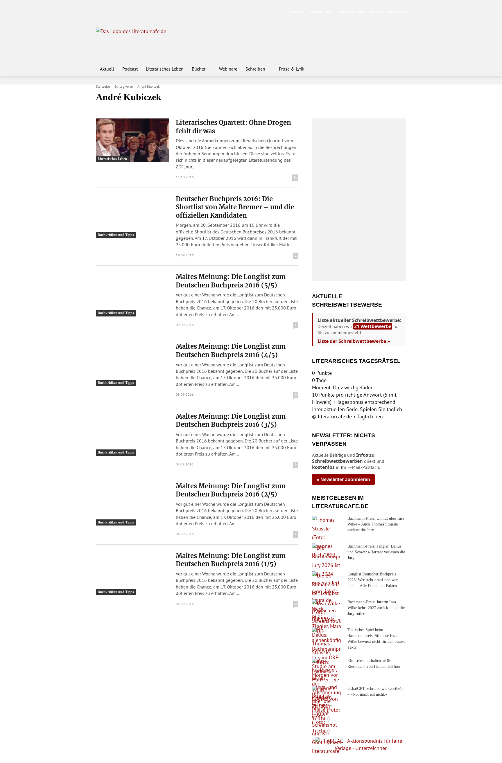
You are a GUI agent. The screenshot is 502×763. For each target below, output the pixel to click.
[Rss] (164, 12)
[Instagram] (109, 12)
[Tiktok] (127, 12)
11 (295, 177)
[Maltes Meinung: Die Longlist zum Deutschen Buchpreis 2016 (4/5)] (132, 364)
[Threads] (136, 12)
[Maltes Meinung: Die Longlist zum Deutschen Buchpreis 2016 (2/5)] (132, 504)
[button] (399, 69)
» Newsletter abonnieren (343, 479)
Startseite (103, 86)
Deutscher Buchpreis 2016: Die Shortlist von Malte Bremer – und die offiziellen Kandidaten (235, 207)
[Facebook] (100, 12)
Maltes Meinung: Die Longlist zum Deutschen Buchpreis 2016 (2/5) (231, 490)
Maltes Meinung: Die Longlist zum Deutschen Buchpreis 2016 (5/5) (231, 281)
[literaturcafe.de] (138, 41)
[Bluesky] (146, 12)
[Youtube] (118, 12)
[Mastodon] (155, 12)
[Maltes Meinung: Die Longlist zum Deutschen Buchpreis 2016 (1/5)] (132, 573)
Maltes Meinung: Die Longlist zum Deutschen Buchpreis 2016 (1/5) (231, 560)
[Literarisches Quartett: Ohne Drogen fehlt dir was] (132, 140)
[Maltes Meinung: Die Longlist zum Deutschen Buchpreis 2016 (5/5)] (132, 294)
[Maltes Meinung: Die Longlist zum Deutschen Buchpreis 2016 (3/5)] (132, 434)
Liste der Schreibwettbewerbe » (354, 341)
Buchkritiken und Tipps (116, 235)
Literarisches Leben (112, 159)
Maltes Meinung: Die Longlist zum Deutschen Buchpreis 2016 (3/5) (231, 420)
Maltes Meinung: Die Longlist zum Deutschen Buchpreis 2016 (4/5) (231, 350)
